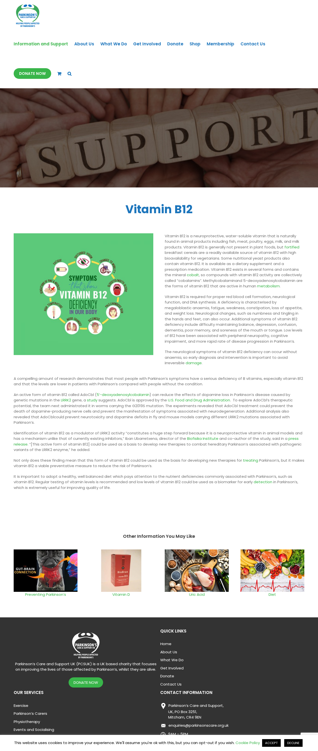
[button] (70, 73)
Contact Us (171, 684)
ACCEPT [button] (271, 743)
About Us (168, 652)
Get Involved (172, 668)
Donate (167, 676)
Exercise (21, 705)
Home (165, 643)
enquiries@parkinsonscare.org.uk (198, 725)
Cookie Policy (248, 742)
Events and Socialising (34, 729)
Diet (272, 594)
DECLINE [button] (293, 743)
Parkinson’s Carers (30, 713)
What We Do (172, 659)
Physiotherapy (27, 721)
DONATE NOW (86, 682)
